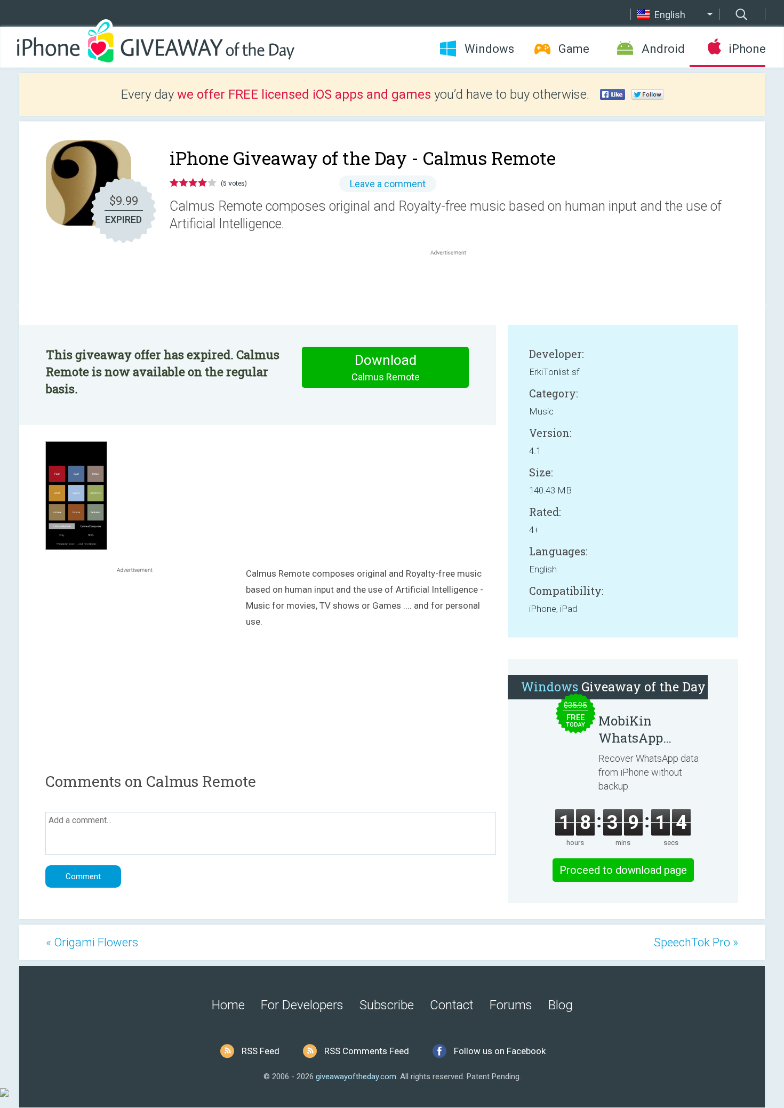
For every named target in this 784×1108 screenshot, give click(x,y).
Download (385, 367)
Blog (560, 1005)
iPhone (747, 48)
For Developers (302, 1005)
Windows (489, 48)
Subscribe (386, 1005)
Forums (511, 1005)
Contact (452, 1005)
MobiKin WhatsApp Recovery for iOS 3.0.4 (648, 729)
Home (228, 1005)
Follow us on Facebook (500, 1051)
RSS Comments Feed (366, 1051)
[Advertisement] (454, 283)
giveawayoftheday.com (356, 1076)
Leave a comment (388, 183)
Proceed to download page (623, 870)
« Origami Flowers (92, 942)
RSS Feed (260, 1051)
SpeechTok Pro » (696, 942)
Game (573, 48)
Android (663, 48)
